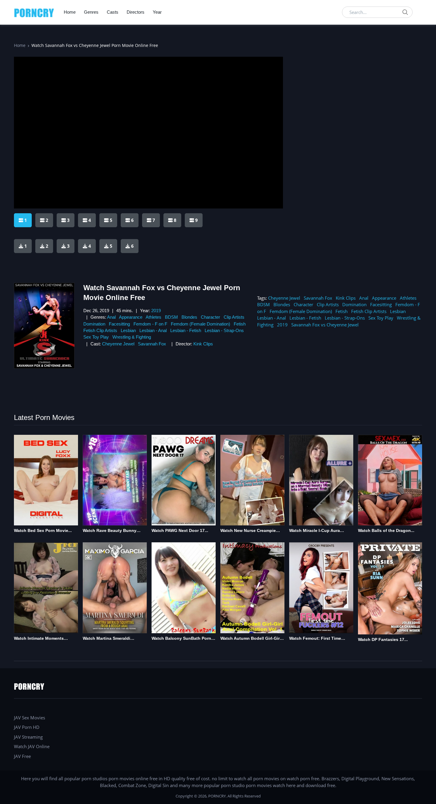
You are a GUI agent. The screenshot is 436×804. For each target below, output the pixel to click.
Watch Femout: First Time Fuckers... (315, 639)
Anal (111, 317)
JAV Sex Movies (29, 718)
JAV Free (22, 756)
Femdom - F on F (150, 323)
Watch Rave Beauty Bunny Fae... (109, 531)
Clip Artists (234, 317)
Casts (112, 12)
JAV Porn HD (26, 727)
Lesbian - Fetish (185, 330)
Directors (135, 12)
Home (70, 12)
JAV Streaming (28, 737)
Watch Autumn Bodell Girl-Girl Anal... (250, 639)
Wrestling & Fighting (131, 336)
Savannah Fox (152, 343)
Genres (91, 12)
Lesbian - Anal (153, 330)
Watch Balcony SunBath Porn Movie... (181, 639)
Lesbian (128, 330)
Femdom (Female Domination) (200, 323)
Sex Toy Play (96, 336)
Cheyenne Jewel (118, 343)
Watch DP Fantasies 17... (383, 639)
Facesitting (119, 323)
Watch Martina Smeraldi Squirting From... (106, 639)
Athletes (153, 317)
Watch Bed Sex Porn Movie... (43, 530)
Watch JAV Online (32, 746)
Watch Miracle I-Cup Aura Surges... (314, 531)
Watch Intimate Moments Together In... (39, 639)
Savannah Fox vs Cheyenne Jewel (325, 325)
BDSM (171, 317)
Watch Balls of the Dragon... (386, 530)
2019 (156, 310)
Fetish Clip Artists (100, 330)
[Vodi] (34, 12)
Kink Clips (203, 343)
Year (157, 12)
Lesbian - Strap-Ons (224, 330)
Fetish (240, 323)
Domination (94, 323)
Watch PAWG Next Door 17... (180, 530)
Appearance (130, 317)
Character (210, 317)
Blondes (189, 317)
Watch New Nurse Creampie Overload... (248, 531)
